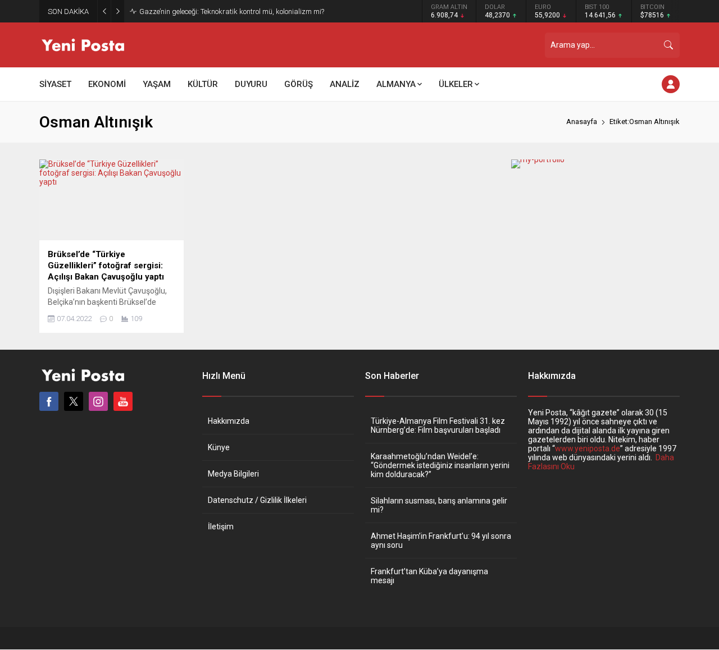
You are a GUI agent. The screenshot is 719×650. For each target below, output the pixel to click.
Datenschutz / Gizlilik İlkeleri (257, 500)
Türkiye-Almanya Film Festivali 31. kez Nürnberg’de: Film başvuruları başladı (438, 425)
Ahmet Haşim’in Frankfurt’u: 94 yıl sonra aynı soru (441, 541)
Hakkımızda (228, 420)
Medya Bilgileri (233, 473)
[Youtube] (123, 401)
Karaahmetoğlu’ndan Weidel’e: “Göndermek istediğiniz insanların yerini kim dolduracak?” (440, 465)
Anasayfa (581, 121)
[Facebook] (48, 401)
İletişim (221, 526)
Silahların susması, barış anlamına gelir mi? (439, 505)
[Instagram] (98, 401)
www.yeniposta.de (587, 448)
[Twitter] (73, 401)
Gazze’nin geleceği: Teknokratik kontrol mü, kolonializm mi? (231, 11)
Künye (219, 447)
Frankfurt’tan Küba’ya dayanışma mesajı (429, 576)
